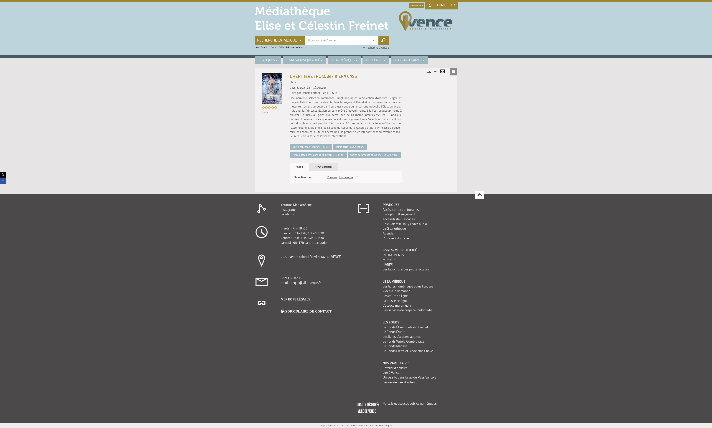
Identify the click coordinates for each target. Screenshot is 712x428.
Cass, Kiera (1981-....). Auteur (308, 87)
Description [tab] (323, 167)
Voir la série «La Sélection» (350, 146)
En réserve (346, 177)
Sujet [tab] (299, 167)
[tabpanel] (346, 177)
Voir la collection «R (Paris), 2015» (311, 146)
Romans (332, 177)
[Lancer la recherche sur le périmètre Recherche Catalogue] (383, 40)
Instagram (288, 209)
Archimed (339, 425)
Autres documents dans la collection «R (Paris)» (319, 154)
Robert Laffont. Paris (315, 93)
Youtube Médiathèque (296, 204)
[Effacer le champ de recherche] (374, 40)
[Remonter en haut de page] (479, 195)
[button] (272, 88)
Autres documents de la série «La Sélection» (374, 154)
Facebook (287, 214)
